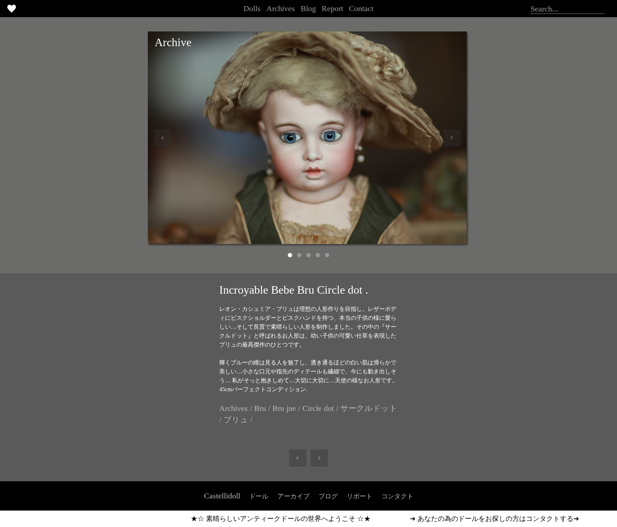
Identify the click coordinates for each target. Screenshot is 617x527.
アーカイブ (293, 496)
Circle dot (318, 408)
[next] (316, 458)
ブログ (328, 496)
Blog (308, 8)
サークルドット (368, 408)
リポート (359, 496)
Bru (260, 408)
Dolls (252, 8)
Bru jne (284, 408)
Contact (361, 8)
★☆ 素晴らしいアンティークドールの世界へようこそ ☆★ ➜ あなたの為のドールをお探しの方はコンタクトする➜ (344, 518)
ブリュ (236, 419)
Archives (280, 8)
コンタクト (397, 496)
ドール (259, 496)
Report (332, 8)
